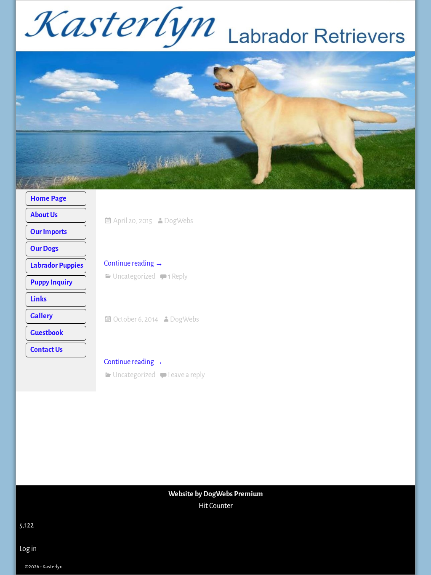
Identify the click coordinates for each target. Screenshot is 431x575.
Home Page (48, 198)
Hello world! (139, 202)
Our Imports (48, 232)
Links (38, 299)
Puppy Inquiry (51, 282)
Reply (178, 276)
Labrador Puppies (56, 265)
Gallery (41, 316)
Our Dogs (44, 249)
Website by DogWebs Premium (215, 494)
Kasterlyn (53, 567)
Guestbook (46, 333)
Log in (28, 549)
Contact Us (46, 350)
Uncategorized (134, 276)
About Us (44, 215)
